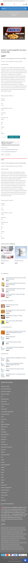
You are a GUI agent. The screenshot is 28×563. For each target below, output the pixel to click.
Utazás (10, 546)
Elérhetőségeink (14, 559)
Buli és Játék (4, 401)
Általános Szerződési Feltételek (10, 557)
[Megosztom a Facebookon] (4, 154)
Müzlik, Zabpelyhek (5, 464)
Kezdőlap (11, 12)
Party (2, 474)
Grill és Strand (4, 444)
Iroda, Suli (3, 449)
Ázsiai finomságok (5, 394)
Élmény (12, 549)
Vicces (2, 497)
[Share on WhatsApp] (2, 154)
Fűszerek (3, 442)
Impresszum (21, 557)
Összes (17, 12)
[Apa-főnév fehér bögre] (21, 252)
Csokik (2, 406)
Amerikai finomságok (6, 391)
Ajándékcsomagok (5, 386)
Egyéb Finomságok (5, 424)
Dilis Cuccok (4, 419)
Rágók (2, 482)
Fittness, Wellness (5, 434)
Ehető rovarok (4, 426)
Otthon (2, 469)
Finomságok (12, 149)
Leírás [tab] (2, 159)
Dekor (2, 416)
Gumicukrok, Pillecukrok (6, 447)
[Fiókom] (24, 4)
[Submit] (25, 8)
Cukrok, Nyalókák (5, 414)
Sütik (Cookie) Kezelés (20, 558)
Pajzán (2, 472)
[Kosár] (26, 4)
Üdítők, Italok (4, 492)
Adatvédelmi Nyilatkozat (8, 558)
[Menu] (2, 4)
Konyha (2, 459)
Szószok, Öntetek (5, 490)
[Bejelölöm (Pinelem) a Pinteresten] (9, 154)
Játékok (3, 452)
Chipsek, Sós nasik (5, 404)
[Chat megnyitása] (25, 560)
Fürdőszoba (3, 439)
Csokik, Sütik (7, 149)
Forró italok (3, 437)
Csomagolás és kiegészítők (7, 411)
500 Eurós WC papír (5, 260)
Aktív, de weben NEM (6, 388)
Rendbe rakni (4, 485)
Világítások (3, 500)
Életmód (3, 429)
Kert (2, 457)
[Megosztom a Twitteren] (7, 154)
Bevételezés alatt (5, 399)
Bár (2, 396)
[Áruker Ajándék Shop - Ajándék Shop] (14, 4)
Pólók (2, 477)
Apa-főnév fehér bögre (19, 260)
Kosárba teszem (14, 137)
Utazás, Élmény (4, 495)
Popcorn (3, 480)
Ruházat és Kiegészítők (6, 487)
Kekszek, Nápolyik (5, 454)
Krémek (3, 462)
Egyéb (2, 421)
